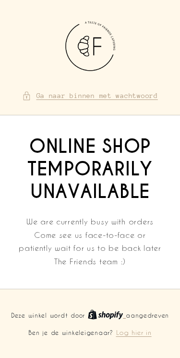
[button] (90, 96)
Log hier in (134, 332)
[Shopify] (107, 315)
